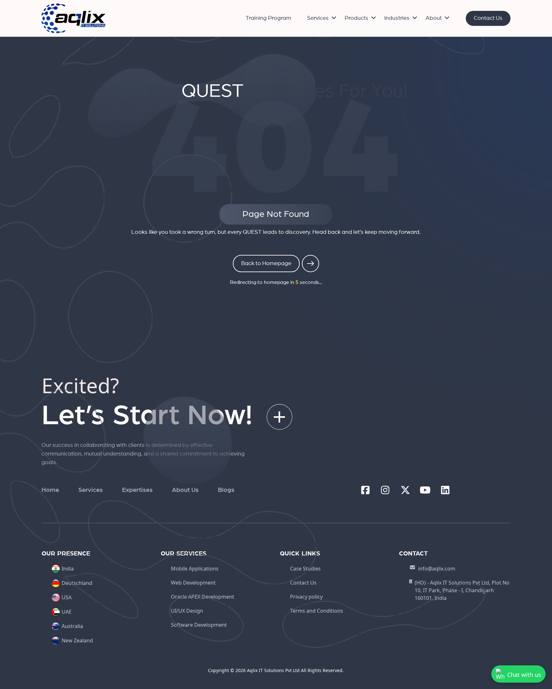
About (433, 18)
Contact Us (488, 18)
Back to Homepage (266, 263)
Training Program (268, 18)
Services (318, 18)
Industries (397, 18)
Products (356, 18)
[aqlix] (73, 17)
